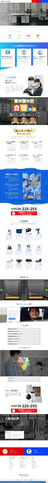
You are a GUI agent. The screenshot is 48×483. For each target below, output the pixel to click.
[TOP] (24, 446)
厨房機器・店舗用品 (22, 466)
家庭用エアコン (10, 467)
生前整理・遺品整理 (34, 462)
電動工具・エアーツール (22, 462)
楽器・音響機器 (10, 463)
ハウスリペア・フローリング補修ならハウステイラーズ (35, 466)
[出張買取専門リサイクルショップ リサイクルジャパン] (5, 1)
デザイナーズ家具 (11, 466)
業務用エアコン (22, 463)
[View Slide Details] (24, 209)
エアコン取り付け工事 (34, 463)
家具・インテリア (11, 462)
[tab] (24, 329)
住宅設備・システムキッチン (23, 467)
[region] (24, 37)
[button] (10, 36)
